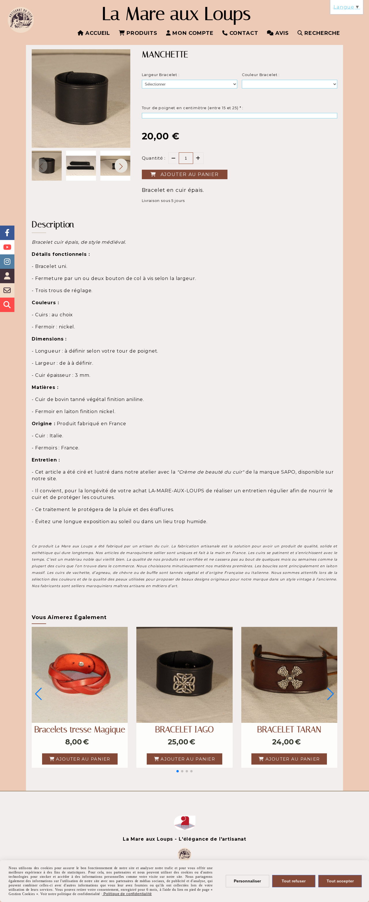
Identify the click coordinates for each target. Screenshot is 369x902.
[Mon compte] (7, 276)
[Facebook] (7, 233)
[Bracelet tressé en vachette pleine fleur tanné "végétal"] (80, 675)
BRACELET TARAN (289, 729)
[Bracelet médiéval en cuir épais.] (184, 675)
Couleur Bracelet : (261, 75)
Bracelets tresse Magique (79, 729)
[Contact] (7, 290)
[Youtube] (7, 247)
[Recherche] (7, 305)
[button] (121, 166)
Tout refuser (294, 881)
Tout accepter (340, 881)
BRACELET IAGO (184, 729)
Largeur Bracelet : (161, 75)
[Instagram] (7, 261)
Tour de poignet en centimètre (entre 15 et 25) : (193, 108)
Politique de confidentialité (127, 894)
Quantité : (154, 158)
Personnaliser (247, 881)
